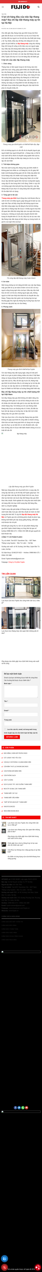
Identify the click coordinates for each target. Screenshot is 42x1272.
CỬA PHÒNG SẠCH (10, 775)
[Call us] (23, 1107)
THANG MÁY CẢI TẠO (10, 793)
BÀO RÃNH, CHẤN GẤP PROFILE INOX (15, 753)
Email (6, 710)
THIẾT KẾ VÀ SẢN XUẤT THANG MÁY (15, 802)
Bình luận (8, 683)
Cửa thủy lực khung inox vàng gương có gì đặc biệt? (24, 851)
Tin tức (4, 14)
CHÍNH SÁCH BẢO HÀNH (9, 925)
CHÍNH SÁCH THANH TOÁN (10, 929)
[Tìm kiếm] (38, 7)
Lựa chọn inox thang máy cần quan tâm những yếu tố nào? (24, 831)
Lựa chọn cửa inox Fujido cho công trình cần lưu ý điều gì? (23, 824)
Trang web (8, 720)
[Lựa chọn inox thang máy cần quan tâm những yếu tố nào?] (21, 618)
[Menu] (3, 6)
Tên (6, 701)
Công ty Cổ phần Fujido (16, 562)
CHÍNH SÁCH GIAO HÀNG (9, 932)
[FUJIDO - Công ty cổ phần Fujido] (21, 7)
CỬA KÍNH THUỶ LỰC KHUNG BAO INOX (16, 766)
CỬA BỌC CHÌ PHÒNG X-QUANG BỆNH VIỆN (17, 762)
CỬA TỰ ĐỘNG (8, 780)
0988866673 (23, 1)
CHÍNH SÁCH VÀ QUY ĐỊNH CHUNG (12, 936)
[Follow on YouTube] (26, 1107)
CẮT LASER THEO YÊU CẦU (12, 758)
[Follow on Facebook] (15, 1107)
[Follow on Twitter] (19, 1107)
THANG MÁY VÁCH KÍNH (11, 797)
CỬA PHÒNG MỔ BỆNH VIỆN (12, 771)
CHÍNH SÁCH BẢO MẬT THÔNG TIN (12, 922)
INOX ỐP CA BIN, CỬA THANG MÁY (15, 789)
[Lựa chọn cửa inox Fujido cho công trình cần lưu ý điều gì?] (21, 588)
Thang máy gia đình (9, 198)
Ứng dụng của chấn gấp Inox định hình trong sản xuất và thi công (23, 837)
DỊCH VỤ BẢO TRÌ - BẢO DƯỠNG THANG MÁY (18, 784)
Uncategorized (9, 806)
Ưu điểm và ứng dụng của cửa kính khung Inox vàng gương (24, 857)
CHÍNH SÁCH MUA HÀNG (9, 940)
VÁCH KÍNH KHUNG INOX (11, 811)
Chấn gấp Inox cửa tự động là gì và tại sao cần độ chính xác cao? (23, 844)
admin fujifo (21, 28)
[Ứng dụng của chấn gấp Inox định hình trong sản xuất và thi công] (21, 648)
